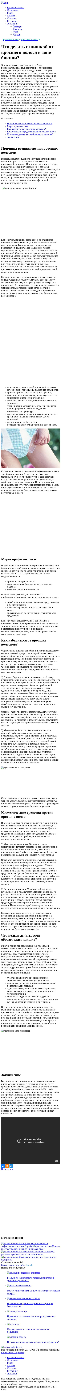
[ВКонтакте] (3, 1166)
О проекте (19, 1352)
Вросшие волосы (15, 7)
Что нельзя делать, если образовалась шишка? (30, 134)
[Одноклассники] (7, 1166)
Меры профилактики (17, 126)
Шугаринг (12, 21)
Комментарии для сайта (17, 1265)
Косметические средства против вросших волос (31, 131)
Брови (10, 13)
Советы (11, 15)
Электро (17, 26)
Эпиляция (12, 23)
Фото (15, 31)
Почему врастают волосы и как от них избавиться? (33, 1342)
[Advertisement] (26, 320)
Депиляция (12, 10)
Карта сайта (7, 1352)
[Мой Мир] (11, 1166)
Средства (11, 18)
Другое (16, 34)
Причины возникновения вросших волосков (29, 123)
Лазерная (17, 29)
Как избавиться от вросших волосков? (26, 129)
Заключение (13, 137)
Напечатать (7, 1169)
